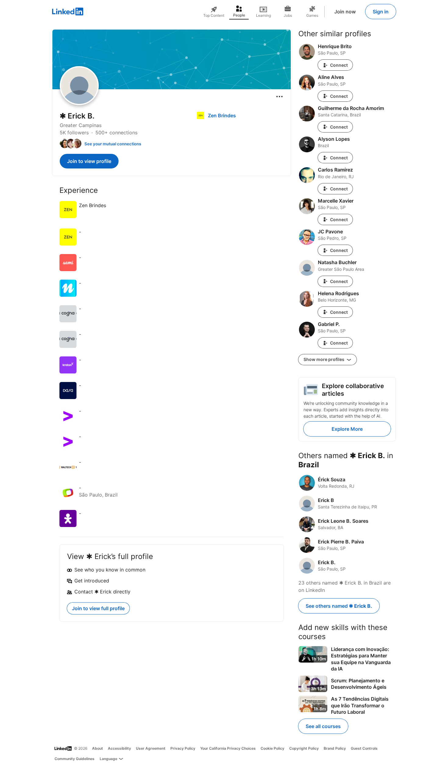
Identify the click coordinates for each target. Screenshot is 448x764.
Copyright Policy (304, 748)
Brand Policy (335, 748)
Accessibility (119, 748)
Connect (339, 65)
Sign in (381, 12)
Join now (345, 12)
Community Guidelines (74, 758)
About (97, 748)
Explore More (347, 429)
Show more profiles (324, 359)
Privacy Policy (182, 748)
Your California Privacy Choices (228, 748)
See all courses (323, 726)
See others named (339, 606)
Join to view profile (89, 161)
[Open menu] (279, 96)
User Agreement (150, 748)
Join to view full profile (98, 608)
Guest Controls (364, 748)
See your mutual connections (112, 143)
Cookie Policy (272, 748)
